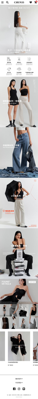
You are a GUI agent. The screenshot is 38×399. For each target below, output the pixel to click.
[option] (19, 348)
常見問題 (18, 382)
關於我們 (18, 379)
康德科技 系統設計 (19, 396)
